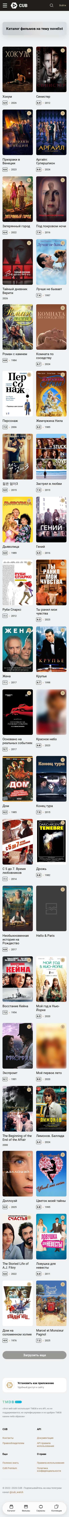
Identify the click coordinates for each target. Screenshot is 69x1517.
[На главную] (19, 6)
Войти (62, 5)
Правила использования (50, 1462)
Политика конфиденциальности (49, 1469)
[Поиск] (51, 5)
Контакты (8, 1438)
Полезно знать (11, 1462)
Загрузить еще (34, 1355)
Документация (45, 1438)
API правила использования (45, 1444)
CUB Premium (10, 1468)
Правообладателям (13, 1443)
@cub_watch (16, 1492)
